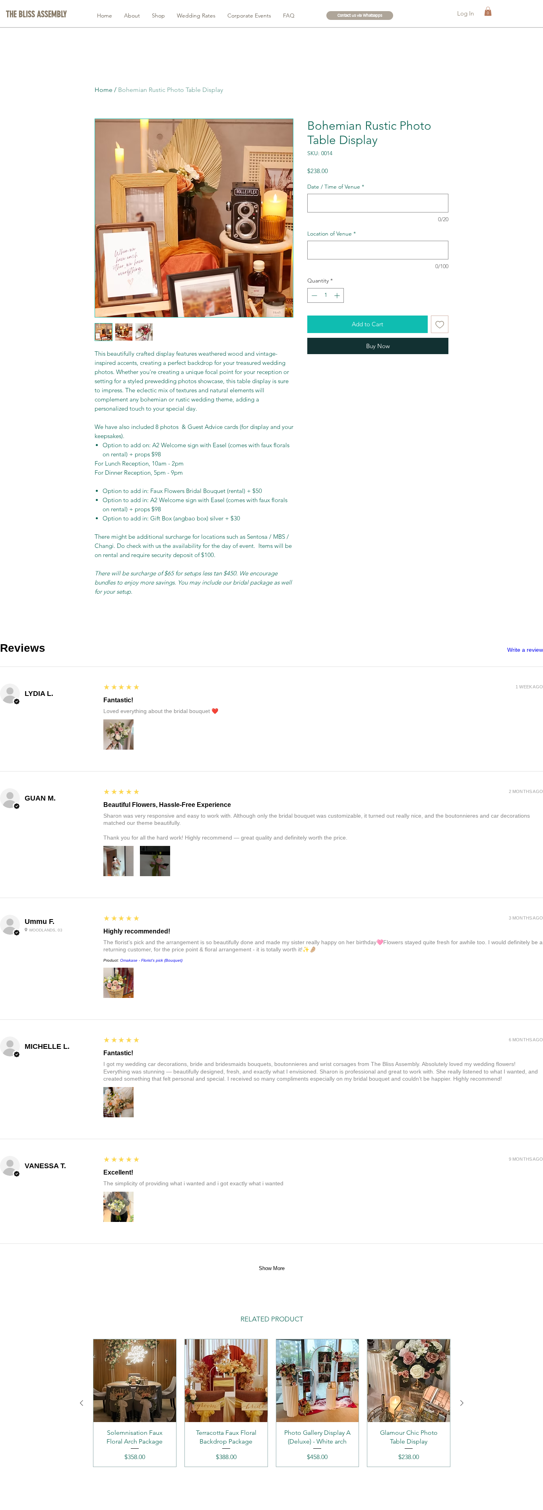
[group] (272, 1403)
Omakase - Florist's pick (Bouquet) (151, 960)
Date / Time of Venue (335, 186)
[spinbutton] (325, 295)
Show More (272, 1268)
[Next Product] (462, 1403)
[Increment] (338, 295)
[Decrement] (313, 295)
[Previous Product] (81, 1403)
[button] (37, 14)
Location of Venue (331, 233)
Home (103, 90)
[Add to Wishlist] (440, 324)
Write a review (525, 650)
